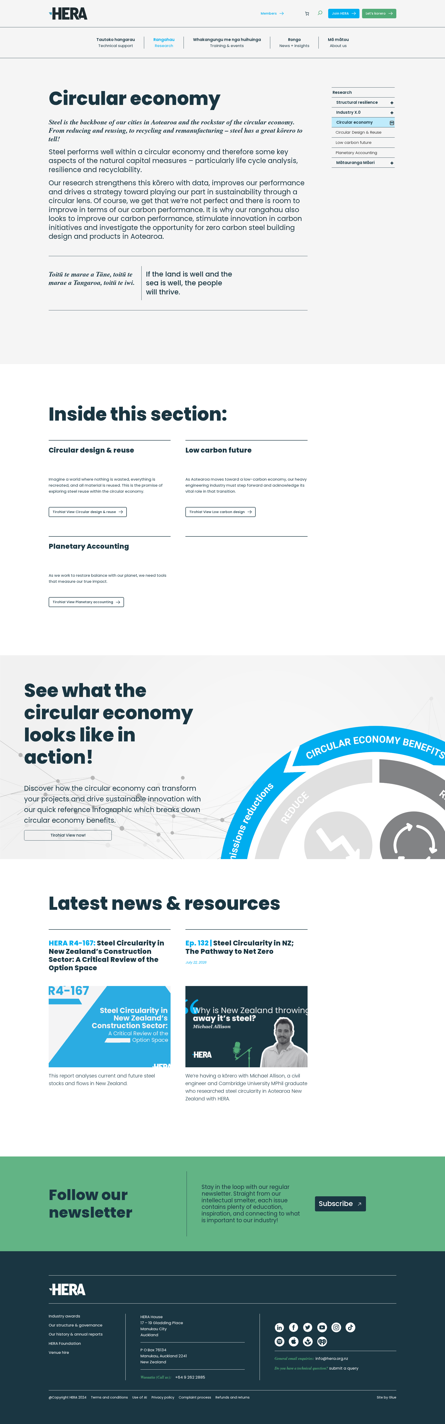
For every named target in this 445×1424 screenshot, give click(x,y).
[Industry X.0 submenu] (392, 113)
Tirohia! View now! (68, 835)
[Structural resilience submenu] (392, 103)
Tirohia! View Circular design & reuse (85, 512)
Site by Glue (386, 1397)
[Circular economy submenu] (392, 123)
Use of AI (139, 1397)
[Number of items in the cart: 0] (307, 13)
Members (269, 13)
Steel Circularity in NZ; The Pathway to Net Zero (239, 947)
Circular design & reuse (91, 450)
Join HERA (341, 13)
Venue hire (59, 1352)
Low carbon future (218, 450)
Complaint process (195, 1397)
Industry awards (64, 1316)
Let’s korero (376, 13)
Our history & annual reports (76, 1334)
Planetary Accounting (89, 546)
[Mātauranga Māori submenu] (392, 163)
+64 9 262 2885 (190, 1377)
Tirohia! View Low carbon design (217, 512)
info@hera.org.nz (331, 1358)
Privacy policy (163, 1397)
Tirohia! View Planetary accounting (83, 602)
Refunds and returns (233, 1397)
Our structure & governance (75, 1325)
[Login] (296, 14)
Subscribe (337, 1203)
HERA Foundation (65, 1343)
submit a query (343, 1368)
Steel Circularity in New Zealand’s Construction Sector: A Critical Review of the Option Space (106, 955)
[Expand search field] (320, 13)
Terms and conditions (109, 1397)
